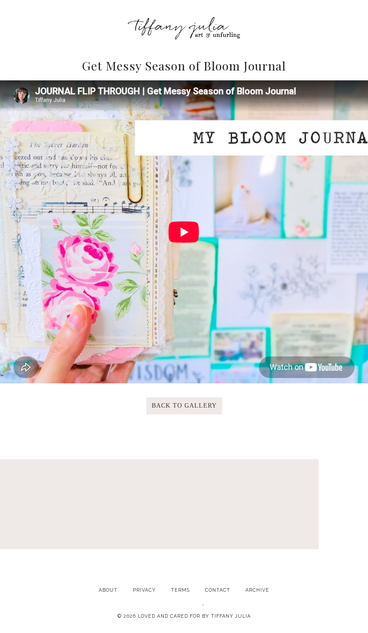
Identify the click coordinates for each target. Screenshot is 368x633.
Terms (180, 590)
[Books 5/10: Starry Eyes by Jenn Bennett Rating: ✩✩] (333, 522)
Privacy (144, 590)
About (108, 590)
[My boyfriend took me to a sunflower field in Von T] (258, 522)
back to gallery (184, 405)
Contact (217, 590)
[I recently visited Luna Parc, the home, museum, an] (109, 522)
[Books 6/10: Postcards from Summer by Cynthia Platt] (35, 522)
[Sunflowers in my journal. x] (184, 522)
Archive (257, 590)
